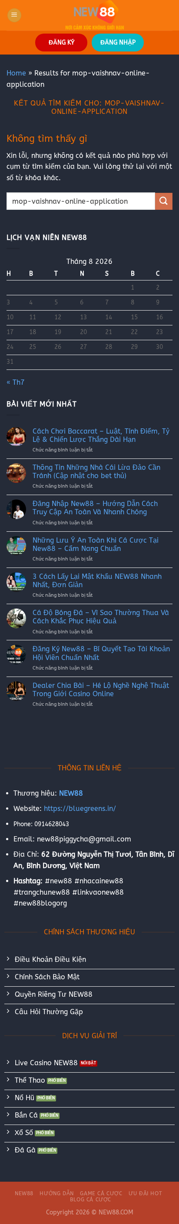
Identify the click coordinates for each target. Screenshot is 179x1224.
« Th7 (16, 382)
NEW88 (24, 1193)
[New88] (94, 15)
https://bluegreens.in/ (80, 808)
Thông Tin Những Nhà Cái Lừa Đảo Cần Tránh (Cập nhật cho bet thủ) (96, 471)
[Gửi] (163, 201)
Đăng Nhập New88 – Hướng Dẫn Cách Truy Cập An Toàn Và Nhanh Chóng (95, 507)
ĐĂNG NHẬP (118, 42)
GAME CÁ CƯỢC (101, 1193)
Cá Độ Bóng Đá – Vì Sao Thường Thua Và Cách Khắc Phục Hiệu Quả (101, 617)
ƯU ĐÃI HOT (145, 1193)
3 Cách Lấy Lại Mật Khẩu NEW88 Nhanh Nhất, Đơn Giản (97, 580)
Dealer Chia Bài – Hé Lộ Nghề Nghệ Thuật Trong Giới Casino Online (101, 689)
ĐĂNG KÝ (61, 42)
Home (16, 73)
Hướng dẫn (57, 1193)
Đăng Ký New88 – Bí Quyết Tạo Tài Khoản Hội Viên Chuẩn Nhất (101, 653)
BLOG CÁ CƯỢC (90, 1200)
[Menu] (14, 15)
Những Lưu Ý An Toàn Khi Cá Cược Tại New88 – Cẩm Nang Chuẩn (96, 544)
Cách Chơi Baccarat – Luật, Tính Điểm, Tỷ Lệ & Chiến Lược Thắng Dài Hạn (101, 435)
